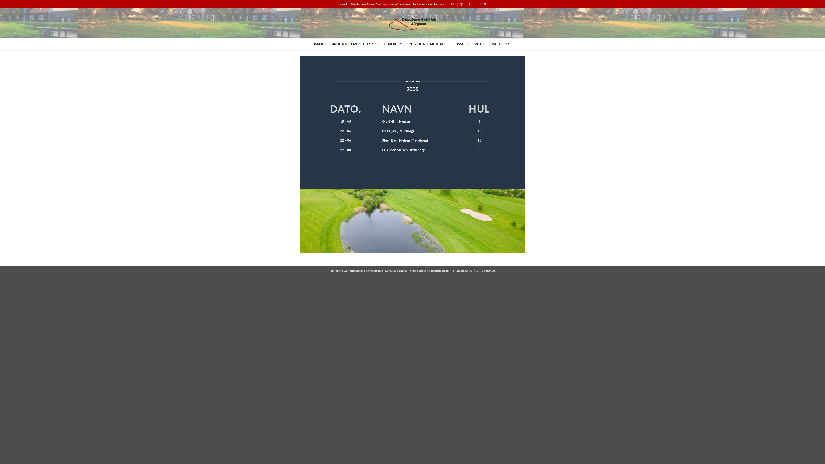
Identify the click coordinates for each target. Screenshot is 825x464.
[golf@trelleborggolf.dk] (453, 4)
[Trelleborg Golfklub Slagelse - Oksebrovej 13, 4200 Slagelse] (412, 23)
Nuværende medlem (426, 44)
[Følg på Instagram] (484, 4)
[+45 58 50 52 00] (471, 4)
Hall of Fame (501, 44)
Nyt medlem (391, 44)
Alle (478, 44)
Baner (318, 44)
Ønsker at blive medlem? (352, 44)
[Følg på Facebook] (480, 4)
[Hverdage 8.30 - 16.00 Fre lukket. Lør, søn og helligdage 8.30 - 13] (462, 4)
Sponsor (459, 44)
